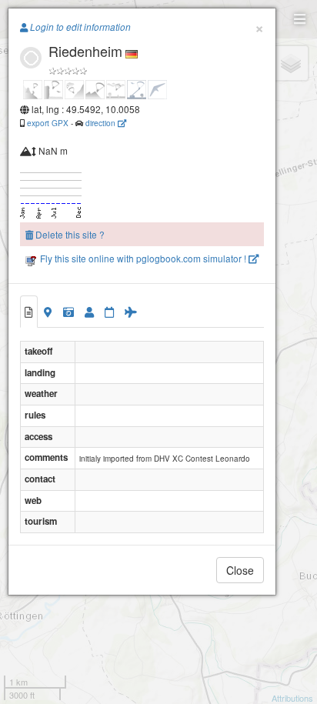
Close (240, 570)
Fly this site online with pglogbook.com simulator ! (143, 258)
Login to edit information (79, 27)
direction (101, 122)
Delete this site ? (69, 234)
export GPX (47, 122)
